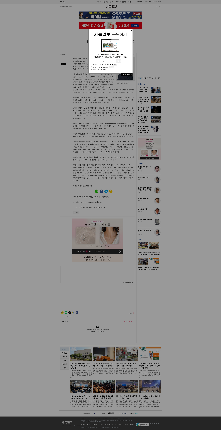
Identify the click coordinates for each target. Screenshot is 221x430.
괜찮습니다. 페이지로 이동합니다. (100, 69)
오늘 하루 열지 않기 (126, 74)
